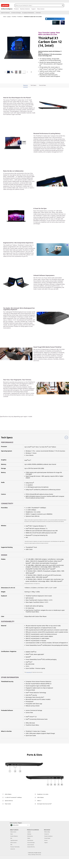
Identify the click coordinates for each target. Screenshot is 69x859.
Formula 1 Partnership (14, 846)
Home (4, 16)
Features (25, 85)
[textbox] (20, 825)
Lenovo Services (30, 844)
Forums (45, 840)
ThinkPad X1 (20, 16)
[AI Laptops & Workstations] (34, 12)
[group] (8, 72)
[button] (62, 5)
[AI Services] (41, 12)
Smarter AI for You (31, 846)
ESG (11, 838)
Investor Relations (14, 836)
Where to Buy (47, 831)
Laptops (9, 16)
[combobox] (38, 5)
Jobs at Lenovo (13, 842)
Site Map (33, 854)
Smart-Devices (30, 840)
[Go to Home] (5, 5)
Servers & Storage (30, 842)
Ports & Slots (42, 85)
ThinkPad (14, 16)
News (11, 834)
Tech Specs (33, 85)
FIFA (11, 844)
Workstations (30, 836)
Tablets (28, 838)
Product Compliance (48, 836)
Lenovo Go (12, 849)
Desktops (29, 834)
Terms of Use (38, 854)
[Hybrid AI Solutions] (10, 12)
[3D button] (31, 72)
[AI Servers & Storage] (21, 12)
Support (46, 842)
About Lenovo (13, 831)
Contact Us (46, 834)
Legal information (14, 840)
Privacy (29, 854)
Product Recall (47, 838)
